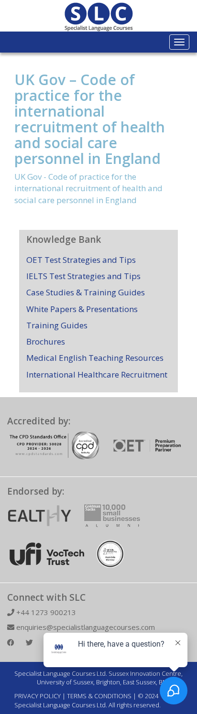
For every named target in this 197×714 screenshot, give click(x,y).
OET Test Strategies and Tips (81, 259)
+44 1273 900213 (45, 612)
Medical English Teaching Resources (95, 357)
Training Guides (57, 325)
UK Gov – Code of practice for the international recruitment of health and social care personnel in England (89, 119)
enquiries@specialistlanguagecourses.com (84, 627)
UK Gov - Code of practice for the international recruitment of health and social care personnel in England (88, 188)
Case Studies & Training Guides (85, 292)
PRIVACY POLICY (37, 696)
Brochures (45, 341)
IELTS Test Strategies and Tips (83, 275)
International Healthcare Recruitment (96, 374)
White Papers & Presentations (82, 308)
